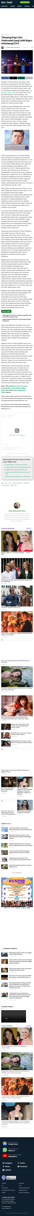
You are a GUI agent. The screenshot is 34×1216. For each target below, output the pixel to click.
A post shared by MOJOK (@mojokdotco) (17, 453)
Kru (3, 1185)
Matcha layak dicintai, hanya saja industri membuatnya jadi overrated (20, 969)
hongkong (26, 483)
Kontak (3, 1192)
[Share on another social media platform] (29, 78)
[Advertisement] (17, 20)
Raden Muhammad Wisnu (13, 47)
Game (11, 34)
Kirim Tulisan (25, 2)
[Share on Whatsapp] (21, 78)
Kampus (19, 6)
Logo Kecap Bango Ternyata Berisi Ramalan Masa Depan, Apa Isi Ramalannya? (20, 828)
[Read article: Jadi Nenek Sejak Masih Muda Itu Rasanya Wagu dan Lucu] (4, 866)
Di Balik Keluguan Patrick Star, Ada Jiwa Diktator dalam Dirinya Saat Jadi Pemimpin (21, 844)
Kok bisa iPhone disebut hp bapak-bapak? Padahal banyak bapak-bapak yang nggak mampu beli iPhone (20, 961)
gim (6, 483)
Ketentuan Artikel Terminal (8, 1190)
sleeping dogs (5, 485)
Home (2, 34)
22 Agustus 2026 (13, 979)
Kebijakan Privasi (23, 1190)
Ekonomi (27, 6)
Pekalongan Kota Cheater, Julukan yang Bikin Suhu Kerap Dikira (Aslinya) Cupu (16, 316)
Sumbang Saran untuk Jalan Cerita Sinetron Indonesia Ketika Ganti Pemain (20, 858)
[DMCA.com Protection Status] (11, 1177)
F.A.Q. (20, 1185)
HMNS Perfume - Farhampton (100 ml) (16, 464)
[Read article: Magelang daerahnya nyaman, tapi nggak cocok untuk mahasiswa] (4, 954)
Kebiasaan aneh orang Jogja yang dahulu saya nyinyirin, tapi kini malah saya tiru (20, 976)
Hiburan (7, 34)
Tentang (4, 1183)
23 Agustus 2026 (13, 972)
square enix (13, 485)
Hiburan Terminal (17, 483)
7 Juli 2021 (25, 47)
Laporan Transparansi (24, 1192)
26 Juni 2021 (12, 840)
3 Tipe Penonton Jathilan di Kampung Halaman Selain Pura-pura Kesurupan (19, 851)
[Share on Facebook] (5, 78)
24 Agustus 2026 (13, 956)
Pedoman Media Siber (24, 1188)
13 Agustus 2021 (13, 831)
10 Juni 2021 (12, 861)
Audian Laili (22, 411)
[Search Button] (32, 2)
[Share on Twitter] (13, 78)
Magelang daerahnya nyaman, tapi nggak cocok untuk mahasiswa (20, 953)
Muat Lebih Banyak (17, 872)
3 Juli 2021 (12, 854)
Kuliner (12, 6)
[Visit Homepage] (6, 2)
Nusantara (4, 6)
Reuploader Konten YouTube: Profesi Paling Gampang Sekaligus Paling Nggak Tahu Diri (20, 836)
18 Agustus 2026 (13, 1000)
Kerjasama (21, 1183)
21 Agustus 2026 (13, 965)
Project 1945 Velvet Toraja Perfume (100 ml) (18, 467)
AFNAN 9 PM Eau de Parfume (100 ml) (16, 469)
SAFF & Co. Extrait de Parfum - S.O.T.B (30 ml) (18, 476)
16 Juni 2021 (12, 868)
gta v (10, 483)
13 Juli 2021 (12, 847)
